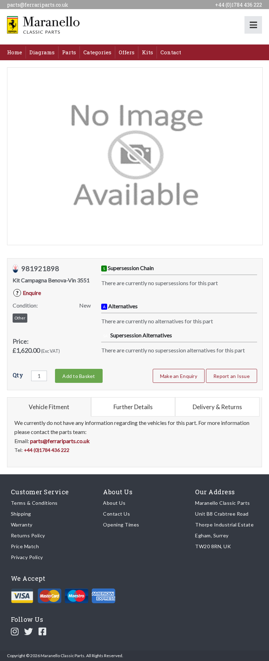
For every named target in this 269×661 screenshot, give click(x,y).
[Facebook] (43, 631)
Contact (170, 52)
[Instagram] (15, 631)
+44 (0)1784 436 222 (238, 4)
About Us (114, 503)
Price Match (25, 546)
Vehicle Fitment (49, 407)
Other (20, 318)
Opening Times (121, 525)
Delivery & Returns (217, 407)
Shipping (21, 514)
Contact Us (116, 514)
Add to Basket (78, 376)
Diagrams (42, 52)
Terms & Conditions (34, 503)
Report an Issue (231, 376)
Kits (147, 52)
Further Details (133, 407)
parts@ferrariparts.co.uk (37, 4)
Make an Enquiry (178, 376)
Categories (97, 52)
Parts (69, 52)
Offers (126, 52)
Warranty (22, 525)
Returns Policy (28, 535)
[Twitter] (28, 631)
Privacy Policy (27, 557)
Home (14, 52)
